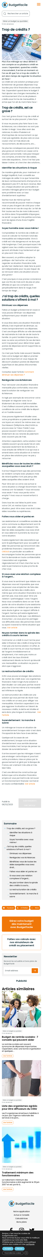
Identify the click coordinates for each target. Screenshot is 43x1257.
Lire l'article (7, 1056)
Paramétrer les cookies (13, 1253)
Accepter (8, 1249)
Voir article (12, 627)
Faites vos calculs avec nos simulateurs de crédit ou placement (21, 942)
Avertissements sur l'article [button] (30, 803)
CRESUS (5, 551)
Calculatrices (21, 1218)
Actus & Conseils (21, 1215)
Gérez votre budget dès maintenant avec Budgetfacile (21, 924)
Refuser (19, 1249)
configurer (30, 1244)
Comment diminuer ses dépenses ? (18, 373)
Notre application (21, 1211)
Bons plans (21, 1222)
